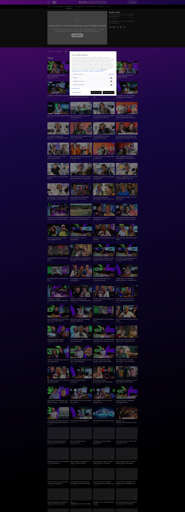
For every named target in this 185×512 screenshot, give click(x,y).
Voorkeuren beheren (76, 92)
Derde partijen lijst (76, 88)
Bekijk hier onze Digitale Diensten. (96, 71)
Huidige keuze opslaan (96, 92)
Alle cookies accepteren (109, 92)
